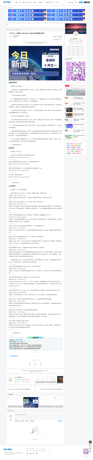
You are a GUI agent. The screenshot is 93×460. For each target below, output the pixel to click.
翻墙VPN (68, 147)
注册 (72, 2)
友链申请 (27, 448)
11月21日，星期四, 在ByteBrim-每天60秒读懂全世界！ (27, 33)
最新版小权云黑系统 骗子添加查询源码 (79, 136)
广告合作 (37, 448)
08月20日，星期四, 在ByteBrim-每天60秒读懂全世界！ (76, 49)
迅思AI (75, 143)
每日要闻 (40, 2)
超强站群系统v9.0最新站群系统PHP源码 (79, 119)
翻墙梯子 (68, 145)
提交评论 (60, 421)
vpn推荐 (74, 153)
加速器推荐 (69, 153)
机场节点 (68, 149)
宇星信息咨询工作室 (36, 450)
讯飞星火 (80, 143)
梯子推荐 (79, 147)
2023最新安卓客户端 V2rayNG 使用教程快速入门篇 (79, 99)
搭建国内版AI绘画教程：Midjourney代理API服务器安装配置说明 (79, 110)
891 (19, 379)
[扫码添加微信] (90, 448)
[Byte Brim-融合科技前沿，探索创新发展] (7, 449)
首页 (17, 2)
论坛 (20, 2)
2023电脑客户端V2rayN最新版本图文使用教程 (79, 103)
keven (13, 36)
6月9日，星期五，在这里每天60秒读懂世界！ (79, 130)
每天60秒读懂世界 (15, 29)
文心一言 (68, 151)
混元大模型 (73, 147)
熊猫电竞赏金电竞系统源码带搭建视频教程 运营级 (79, 114)
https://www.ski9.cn (21, 341)
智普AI (82, 149)
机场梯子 (73, 149)
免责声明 (32, 448)
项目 (27, 2)
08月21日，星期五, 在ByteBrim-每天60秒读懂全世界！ (76, 48)
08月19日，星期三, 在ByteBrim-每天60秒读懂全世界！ (76, 51)
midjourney (79, 153)
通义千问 (71, 143)
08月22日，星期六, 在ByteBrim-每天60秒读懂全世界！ (76, 46)
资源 (30, 2)
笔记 (35, 2)
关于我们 (42, 448)
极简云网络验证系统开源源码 (79, 125)
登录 (69, 2)
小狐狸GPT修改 (77, 151)
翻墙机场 (73, 145)
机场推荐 (78, 149)
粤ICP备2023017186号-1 (45, 450)
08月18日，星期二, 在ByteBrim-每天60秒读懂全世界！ (76, 53)
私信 (60, 36)
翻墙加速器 (78, 145)
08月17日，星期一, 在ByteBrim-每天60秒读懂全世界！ (76, 55)
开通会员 (87, 2)
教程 (23, 2)
